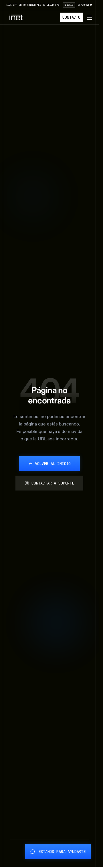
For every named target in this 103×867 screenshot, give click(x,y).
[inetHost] (16, 17)
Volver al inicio (53, 463)
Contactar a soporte (52, 483)
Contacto (71, 17)
